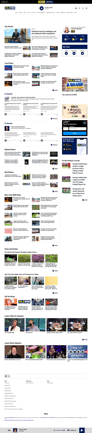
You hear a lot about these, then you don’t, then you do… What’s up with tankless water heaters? (51, 287)
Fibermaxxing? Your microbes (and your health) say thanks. (23, 308)
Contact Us (7, 383)
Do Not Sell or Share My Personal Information (24, 420)
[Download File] (21, 115)
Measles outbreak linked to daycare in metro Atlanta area (20, 229)
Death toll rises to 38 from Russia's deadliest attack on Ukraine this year (12, 184)
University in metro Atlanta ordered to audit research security (13, 47)
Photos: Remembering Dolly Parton (34, 359)
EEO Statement (8, 390)
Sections (4, 1)
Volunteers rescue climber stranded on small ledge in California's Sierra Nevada (11, 161)
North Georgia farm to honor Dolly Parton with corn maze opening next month (49, 207)
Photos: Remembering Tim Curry (12, 359)
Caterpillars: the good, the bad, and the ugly (10, 264)
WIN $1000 (63, 12)
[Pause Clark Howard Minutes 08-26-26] (42, 140)
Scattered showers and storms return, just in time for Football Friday (48, 75)
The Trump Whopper (9, 332)
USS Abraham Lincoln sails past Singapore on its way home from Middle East (40, 154)
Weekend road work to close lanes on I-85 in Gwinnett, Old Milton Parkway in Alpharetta (49, 67)
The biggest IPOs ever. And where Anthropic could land (10, 308)
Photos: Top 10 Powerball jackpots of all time (77, 360)
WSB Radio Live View (51, 12)
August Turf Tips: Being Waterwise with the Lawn (24, 264)
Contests (58, 12)
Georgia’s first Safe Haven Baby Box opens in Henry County (49, 82)
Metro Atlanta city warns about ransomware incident (21, 66)
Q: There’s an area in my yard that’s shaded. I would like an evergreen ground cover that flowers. (38, 265)
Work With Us (7, 385)
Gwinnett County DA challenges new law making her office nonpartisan (44, 32)
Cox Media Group (10, 417)
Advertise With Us (69, 12)
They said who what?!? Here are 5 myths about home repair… (37, 287)
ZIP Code (65, 126)
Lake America (29, 332)
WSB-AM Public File (9, 393)
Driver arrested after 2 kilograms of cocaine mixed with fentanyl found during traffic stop (49, 215)
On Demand (33, 12)
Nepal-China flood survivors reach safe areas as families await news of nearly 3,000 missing (39, 176)
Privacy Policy (52, 417)
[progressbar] (13, 140)
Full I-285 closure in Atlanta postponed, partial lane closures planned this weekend (40, 55)
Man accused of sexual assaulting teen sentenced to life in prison (21, 83)
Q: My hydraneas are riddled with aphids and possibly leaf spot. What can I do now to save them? (51, 265)
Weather (20, 12)
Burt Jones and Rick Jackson (74, 332)
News (16, 12)
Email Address (72, 126)
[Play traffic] (82, 53)
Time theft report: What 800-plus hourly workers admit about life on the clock (51, 308)
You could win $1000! (69, 95)
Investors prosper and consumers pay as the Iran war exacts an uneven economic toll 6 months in (13, 154)
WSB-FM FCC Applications (10, 406)
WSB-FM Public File (9, 403)
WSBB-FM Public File (9, 398)
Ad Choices (71, 417)
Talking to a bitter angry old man (55, 332)
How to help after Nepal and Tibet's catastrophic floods (47, 221)
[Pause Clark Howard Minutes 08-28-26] (6, 140)
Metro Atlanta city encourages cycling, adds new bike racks (21, 74)
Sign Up (75, 133)
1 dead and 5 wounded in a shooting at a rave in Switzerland (13, 175)
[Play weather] (74, 53)
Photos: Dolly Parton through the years (56, 359)
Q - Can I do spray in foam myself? (23, 286)
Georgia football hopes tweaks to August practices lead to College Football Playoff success (80, 168)
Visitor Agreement (43, 417)
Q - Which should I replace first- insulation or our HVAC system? (11, 287)
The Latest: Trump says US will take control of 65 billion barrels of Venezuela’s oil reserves (40, 48)
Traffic (25, 12)
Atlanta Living (48, 7)
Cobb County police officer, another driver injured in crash (20, 221)
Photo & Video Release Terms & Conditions (14, 409)
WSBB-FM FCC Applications (10, 401)
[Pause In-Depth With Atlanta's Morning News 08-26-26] (6, 114)
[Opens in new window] (74, 84)
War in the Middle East (41, 12)
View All (55, 118)
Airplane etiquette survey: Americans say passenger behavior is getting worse (37, 308)
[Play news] (66, 53)
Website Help (50, 383)
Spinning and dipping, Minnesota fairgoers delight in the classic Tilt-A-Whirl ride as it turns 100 (40, 161)
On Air (28, 12)
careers (80, 417)
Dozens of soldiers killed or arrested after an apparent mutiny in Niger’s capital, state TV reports (40, 184)
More (76, 12)
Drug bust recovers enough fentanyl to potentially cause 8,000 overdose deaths (48, 238)
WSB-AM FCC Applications (10, 396)
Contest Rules (7, 388)
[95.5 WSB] (46, 2)
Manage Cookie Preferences (10, 420)
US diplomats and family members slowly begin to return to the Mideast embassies (13, 55)
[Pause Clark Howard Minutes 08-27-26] (24, 140)
